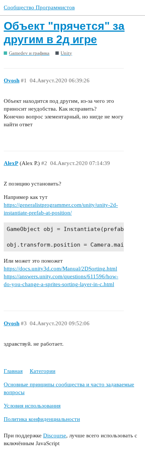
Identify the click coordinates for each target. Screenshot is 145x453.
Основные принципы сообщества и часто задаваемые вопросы (69, 388)
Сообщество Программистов (39, 7)
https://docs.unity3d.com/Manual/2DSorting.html (60, 269)
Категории (42, 371)
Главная (13, 371)
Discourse (54, 435)
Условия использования (32, 406)
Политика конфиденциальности (42, 419)
